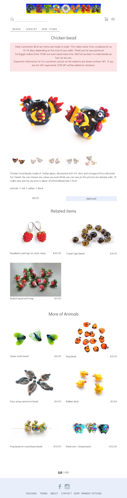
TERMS (43, 493)
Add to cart (91, 198)
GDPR (76, 493)
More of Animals (64, 314)
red (23, 188)
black (40, 188)
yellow (31, 188)
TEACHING (31, 493)
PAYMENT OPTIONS (91, 493)
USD (66, 472)
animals (14, 188)
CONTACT (66, 493)
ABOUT (54, 493)
